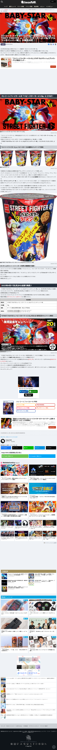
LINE (27, 447)
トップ (5, 6)
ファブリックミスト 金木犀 (50, 542)
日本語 (52, 1)
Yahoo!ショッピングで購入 (24, 407)
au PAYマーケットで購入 (43, 407)
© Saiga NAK (29, 746)
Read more (51, 427)
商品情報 (36, 6)
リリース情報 (20, 6)
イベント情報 (29, 6)
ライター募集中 (44, 726)
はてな (37, 447)
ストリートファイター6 (25, 388)
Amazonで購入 (21, 404)
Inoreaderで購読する (36, 456)
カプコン (4, 437)
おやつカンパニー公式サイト (14, 296)
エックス (16, 447)
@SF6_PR (30, 359)
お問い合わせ (19, 726)
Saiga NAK (28, 2)
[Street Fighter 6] (28, 382)
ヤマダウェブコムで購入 (23, 410)
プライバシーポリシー (34, 726)
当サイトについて (10, 726)
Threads (49, 447)
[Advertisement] (28, 82)
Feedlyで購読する (8, 456)
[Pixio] (28, 675)
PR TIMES (55, 132)
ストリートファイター (12, 437)
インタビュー (49, 6)
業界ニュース (12, 6)
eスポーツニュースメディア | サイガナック (28, 741)
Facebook (5, 447)
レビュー (42, 6)
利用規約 (26, 726)
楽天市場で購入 (41, 404)
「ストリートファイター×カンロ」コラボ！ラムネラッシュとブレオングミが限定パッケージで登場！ (28, 62)
